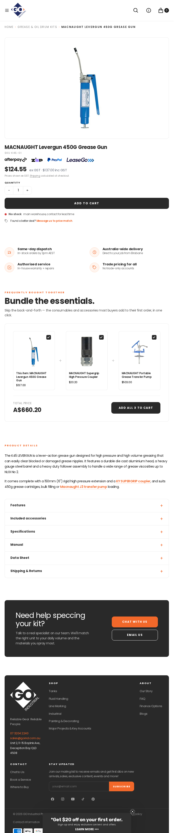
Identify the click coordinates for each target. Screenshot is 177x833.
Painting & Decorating (64, 721)
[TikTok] (83, 799)
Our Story (146, 691)
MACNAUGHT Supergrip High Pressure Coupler (84, 375)
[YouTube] (73, 799)
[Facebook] (52, 799)
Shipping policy (132, 814)
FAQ (142, 699)
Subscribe (121, 786)
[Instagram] (62, 799)
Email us (135, 635)
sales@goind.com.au (25, 738)
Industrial (55, 713)
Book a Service (20, 779)
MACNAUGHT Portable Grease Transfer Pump (136, 375)
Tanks (53, 691)
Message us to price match (54, 221)
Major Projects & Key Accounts (70, 728)
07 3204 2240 (19, 733)
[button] (7, 10)
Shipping (35, 176)
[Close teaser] (132, 811)
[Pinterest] (93, 799)
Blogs (144, 713)
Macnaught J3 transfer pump (83, 486)
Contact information (26, 822)
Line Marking (57, 706)
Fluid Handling (58, 699)
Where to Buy (19, 787)
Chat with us (134, 622)
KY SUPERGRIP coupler (133, 481)
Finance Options (151, 706)
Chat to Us (17, 772)
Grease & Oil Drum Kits (37, 27)
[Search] (135, 10)
